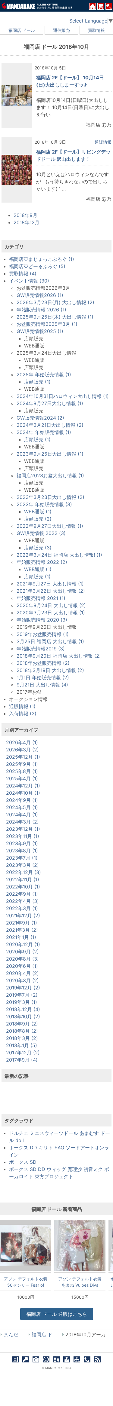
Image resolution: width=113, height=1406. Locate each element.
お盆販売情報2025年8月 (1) (47, 324)
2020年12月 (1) (23, 944)
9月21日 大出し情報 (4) (42, 685)
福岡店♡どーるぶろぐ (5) (37, 266)
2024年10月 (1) (23, 793)
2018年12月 (26, 222)
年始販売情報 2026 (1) (41, 310)
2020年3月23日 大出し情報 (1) (51, 613)
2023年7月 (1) (22, 858)
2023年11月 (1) (22, 836)
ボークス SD (22, 1162)
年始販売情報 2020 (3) (42, 620)
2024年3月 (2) (22, 822)
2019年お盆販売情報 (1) (43, 634)
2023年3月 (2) (22, 865)
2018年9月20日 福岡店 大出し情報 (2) (59, 656)
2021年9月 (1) (21, 923)
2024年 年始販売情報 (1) (44, 432)
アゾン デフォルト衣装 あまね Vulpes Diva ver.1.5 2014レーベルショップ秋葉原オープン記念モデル (80, 1282)
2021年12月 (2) (23, 915)
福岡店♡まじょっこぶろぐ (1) (41, 259)
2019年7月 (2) (22, 995)
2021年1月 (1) (21, 937)
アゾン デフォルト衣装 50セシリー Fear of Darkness (25, 1282)
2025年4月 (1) (22, 778)
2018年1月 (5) (21, 1045)
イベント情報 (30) (29, 281)
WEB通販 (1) (38, 512)
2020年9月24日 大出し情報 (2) (51, 605)
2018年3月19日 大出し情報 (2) (50, 670)
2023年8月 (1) (22, 851)
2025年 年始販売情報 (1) (44, 374)
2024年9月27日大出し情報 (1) (50, 403)
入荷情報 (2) (22, 714)
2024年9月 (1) (22, 800)
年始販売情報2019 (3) (41, 649)
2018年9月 (25, 215)
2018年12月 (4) (23, 1009)
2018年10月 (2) (23, 1016)
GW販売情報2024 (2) (40, 418)
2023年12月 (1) (23, 829)
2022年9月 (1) (22, 894)
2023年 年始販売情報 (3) (44, 504)
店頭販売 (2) (38, 519)
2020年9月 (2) (22, 952)
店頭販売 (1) (37, 382)
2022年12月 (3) (23, 872)
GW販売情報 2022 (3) (41, 533)
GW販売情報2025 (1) (40, 331)
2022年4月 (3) (22, 901)
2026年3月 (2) (22, 750)
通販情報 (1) (22, 706)
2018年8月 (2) (22, 1031)
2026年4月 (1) (22, 742)
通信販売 (61, 30)
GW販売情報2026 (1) (40, 295)
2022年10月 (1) (23, 887)
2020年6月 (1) (22, 966)
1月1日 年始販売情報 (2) (43, 677)
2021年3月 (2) (22, 930)
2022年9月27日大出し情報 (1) (50, 526)
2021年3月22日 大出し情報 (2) (51, 591)
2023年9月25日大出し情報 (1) (50, 454)
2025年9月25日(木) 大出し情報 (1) (55, 317)
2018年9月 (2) (22, 1024)
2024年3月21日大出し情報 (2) (50, 425)
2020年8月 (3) (22, 959)
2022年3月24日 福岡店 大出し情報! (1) (59, 555)
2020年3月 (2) (22, 980)
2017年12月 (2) (23, 1053)
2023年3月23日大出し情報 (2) (50, 497)
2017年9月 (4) (22, 1060)
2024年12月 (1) (23, 786)
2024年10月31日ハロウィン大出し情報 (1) (63, 396)
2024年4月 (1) (22, 815)
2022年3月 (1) (22, 908)
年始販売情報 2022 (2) (42, 562)
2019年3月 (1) (21, 1002)
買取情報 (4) (22, 274)
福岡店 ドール (21, 30)
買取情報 (96, 30)
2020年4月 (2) (22, 973)
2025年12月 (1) (23, 757)
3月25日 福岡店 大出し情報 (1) (50, 641)
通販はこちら (56, 1314)
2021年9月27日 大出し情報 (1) (50, 584)
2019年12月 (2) (23, 988)
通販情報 (103, 142)
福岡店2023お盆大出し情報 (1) (50, 475)
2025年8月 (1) (22, 771)
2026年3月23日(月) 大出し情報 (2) (55, 302)
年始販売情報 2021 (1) (41, 598)
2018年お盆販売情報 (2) (43, 663)
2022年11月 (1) (22, 879)
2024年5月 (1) (22, 807)
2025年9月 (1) (22, 764)
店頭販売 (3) (38, 548)
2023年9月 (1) (22, 843)
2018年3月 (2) (22, 1038)
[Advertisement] (57, 1101)
